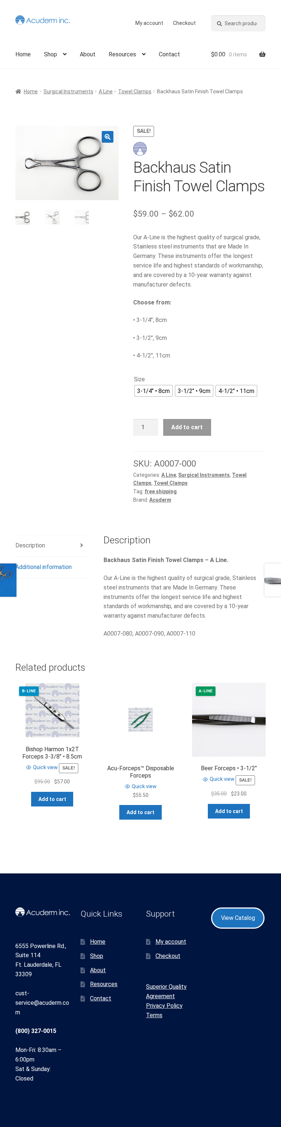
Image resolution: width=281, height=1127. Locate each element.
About (87, 54)
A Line (106, 91)
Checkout (184, 23)
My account (149, 23)
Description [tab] (30, 545)
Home (23, 54)
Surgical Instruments (68, 91)
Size (139, 379)
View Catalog (238, 917)
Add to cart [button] (52, 799)
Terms (154, 1015)
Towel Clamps (134, 91)
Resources (122, 54)
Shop (50, 54)
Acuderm (160, 500)
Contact (169, 54)
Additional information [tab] (43, 567)
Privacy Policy (164, 1005)
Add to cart (187, 427)
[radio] (153, 390)
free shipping (161, 491)
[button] (107, 137)
